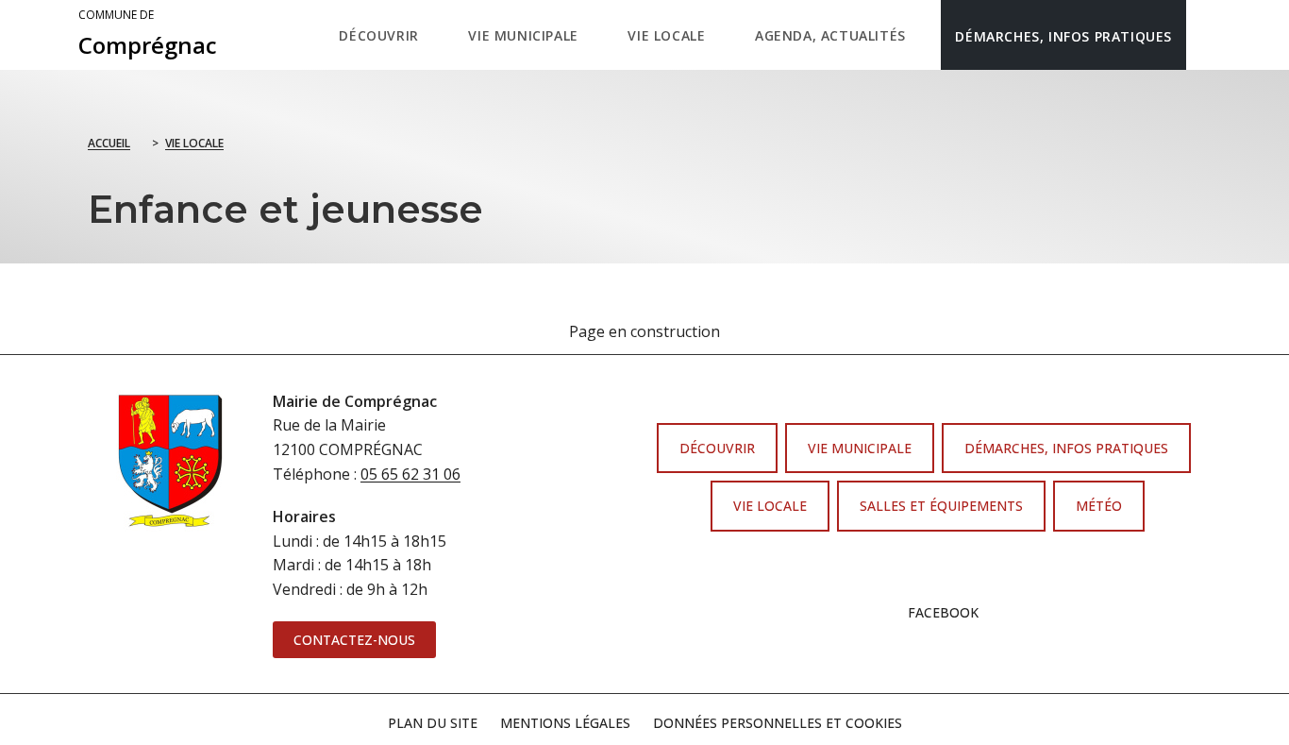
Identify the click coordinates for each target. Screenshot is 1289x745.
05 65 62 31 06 (410, 474)
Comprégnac (147, 34)
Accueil (109, 143)
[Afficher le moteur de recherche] (1205, 35)
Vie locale (194, 143)
